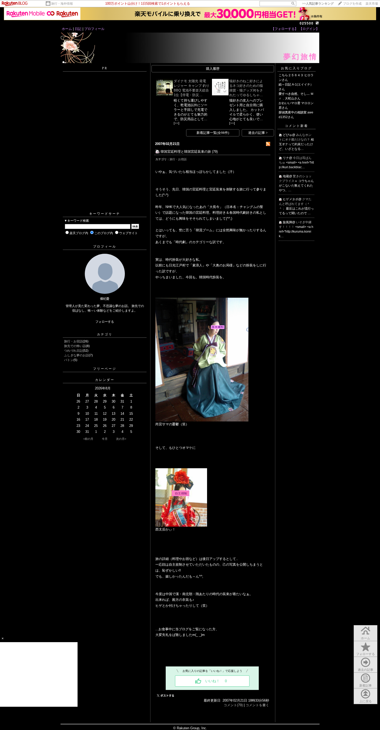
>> (318, 3)
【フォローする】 (284, 29)
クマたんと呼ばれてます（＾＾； (295, 203)
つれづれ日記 (73, 350)
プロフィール (94, 29)
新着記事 (365, 685)
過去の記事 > (258, 133)
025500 (307, 23)
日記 (78, 29)
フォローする (104, 322)
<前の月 (88, 438)
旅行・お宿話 (73, 341)
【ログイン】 (309, 29)
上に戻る (365, 701)
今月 (105, 438)
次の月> (121, 438)
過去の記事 (365, 670)
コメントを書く (257, 705)
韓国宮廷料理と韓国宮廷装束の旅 (186, 151)
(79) (215, 151)
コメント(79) (233, 705)
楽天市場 (372, 3)
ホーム (67, 29)
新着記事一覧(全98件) (212, 133)
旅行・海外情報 (62, 3)
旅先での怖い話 (75, 346)
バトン (68, 360)
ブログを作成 (352, 3)
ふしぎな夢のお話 (76, 355)
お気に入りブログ (296, 68)
